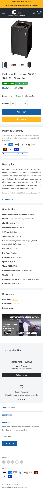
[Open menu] (3, 13)
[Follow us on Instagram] (12, 462)
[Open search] (34, 13)
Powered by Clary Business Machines (14, 487)
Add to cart (21, 112)
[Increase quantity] (25, 103)
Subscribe (10, 443)
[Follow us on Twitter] (8, 462)
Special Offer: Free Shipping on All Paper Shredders (22, 5)
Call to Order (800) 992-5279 (21, 2)
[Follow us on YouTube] (17, 462)
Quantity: (5, 103)
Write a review (21, 375)
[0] (38, 12)
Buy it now (21, 119)
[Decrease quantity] (13, 103)
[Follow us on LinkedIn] (21, 462)
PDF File (15, 299)
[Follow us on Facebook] (4, 462)
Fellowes (6, 88)
